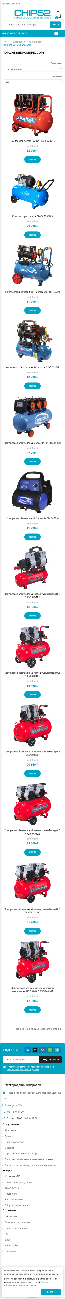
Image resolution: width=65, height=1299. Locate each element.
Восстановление (14, 1199)
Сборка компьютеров (16, 1205)
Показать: (57, 76)
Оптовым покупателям (17, 1222)
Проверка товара (14, 1142)
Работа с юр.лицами (16, 1228)
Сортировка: (56, 63)
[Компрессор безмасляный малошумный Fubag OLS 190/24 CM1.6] (32, 646)
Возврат (9, 1147)
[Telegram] (57, 1050)
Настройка (11, 1193)
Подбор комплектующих (18, 1182)
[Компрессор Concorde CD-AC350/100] (32, 190)
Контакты (10, 1251)
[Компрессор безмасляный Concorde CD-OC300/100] (32, 416)
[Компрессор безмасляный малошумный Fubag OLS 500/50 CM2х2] (32, 883)
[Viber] (42, 1050)
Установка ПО (12, 1176)
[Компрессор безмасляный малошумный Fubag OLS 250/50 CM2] (32, 725)
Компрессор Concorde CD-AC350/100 (32, 216)
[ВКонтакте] (27, 1050)
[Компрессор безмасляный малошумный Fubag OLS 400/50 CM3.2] (32, 804)
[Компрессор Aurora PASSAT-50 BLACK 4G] (32, 114)
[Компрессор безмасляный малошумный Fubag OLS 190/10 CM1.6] (32, 567)
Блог (7, 1239)
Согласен (51, 1292)
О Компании (11, 1216)
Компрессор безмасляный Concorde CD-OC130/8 (32, 367)
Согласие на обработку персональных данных (30, 1165)
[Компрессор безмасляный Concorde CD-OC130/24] (32, 265)
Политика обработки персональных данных (29, 1159)
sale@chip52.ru (15, 1105)
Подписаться (50, 1059)
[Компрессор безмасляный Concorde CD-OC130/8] (32, 341)
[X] (35, 1050)
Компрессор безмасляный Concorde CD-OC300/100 (32, 443)
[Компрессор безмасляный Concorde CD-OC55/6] (32, 492)
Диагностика (12, 1188)
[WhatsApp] (49, 1050)
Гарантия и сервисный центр (21, 1153)
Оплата (9, 1136)
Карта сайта (11, 1245)
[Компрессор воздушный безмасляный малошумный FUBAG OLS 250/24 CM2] (32, 961)
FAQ (7, 1234)
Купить (32, 159)
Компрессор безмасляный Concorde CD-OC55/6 (32, 518)
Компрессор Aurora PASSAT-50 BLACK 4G (32, 141)
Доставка (10, 1130)
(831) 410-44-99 (15, 1111)
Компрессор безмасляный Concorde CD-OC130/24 (32, 292)
